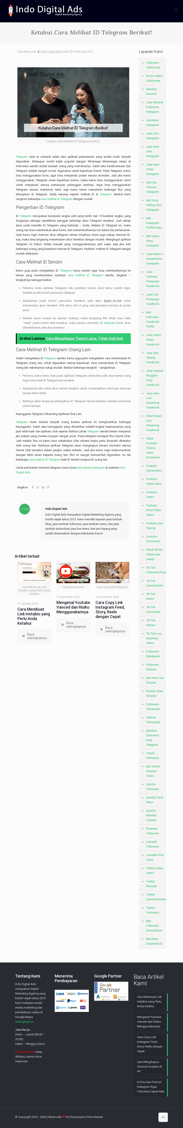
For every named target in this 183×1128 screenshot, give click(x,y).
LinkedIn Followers (152, 844)
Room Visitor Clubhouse (154, 78)
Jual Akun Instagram (152, 123)
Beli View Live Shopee (155, 680)
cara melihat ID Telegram (57, 199)
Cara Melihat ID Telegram (42, 349)
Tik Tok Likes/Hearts (154, 583)
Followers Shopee (152, 667)
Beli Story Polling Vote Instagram (154, 205)
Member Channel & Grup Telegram (152, 737)
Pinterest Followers (152, 831)
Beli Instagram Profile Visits (154, 223)
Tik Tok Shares (150, 623)
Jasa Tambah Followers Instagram (154, 107)
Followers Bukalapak (153, 654)
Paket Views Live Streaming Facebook (154, 423)
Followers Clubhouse (153, 65)
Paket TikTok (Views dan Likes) (154, 554)
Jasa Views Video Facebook (153, 339)
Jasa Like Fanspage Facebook (152, 299)
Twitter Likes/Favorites (155, 897)
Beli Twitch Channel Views (153, 771)
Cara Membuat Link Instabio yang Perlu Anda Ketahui (33, 616)
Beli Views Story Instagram (152, 240)
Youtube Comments (153, 539)
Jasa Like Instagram (152, 136)
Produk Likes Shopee (154, 693)
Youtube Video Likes (153, 481)
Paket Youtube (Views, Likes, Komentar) (153, 448)
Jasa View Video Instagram (152, 169)
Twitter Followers (152, 910)
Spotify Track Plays (154, 800)
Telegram (22, 156)
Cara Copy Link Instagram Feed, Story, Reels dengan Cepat (110, 609)
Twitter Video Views (154, 871)
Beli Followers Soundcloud (154, 925)
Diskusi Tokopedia (153, 720)
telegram (109, 323)
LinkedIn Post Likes (155, 857)
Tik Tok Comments (153, 609)
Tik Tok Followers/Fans (155, 570)
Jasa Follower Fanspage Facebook (152, 279)
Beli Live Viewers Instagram (152, 187)
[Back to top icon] (163, 1117)
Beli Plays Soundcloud (154, 941)
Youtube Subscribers (154, 468)
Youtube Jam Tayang (154, 526)
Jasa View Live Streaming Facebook (152, 400)
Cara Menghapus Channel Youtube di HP (149, 1066)
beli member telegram (91, 467)
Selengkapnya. (24, 1021)
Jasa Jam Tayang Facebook (152, 357)
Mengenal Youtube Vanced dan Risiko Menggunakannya (73, 607)
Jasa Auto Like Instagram (152, 151)
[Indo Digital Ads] (45, 10)
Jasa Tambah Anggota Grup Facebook (154, 378)
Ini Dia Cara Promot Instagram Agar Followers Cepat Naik (150, 1086)
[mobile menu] (160, 10)
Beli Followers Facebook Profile (152, 319)
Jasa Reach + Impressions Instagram (154, 258)
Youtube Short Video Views (153, 510)
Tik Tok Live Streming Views (153, 638)
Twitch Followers (152, 756)
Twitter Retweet (151, 884)
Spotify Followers (152, 787)
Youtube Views (151, 495)
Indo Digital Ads (51, 51)
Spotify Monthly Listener (151, 815)
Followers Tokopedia (153, 707)
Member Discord (151, 91)
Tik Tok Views (150, 596)
